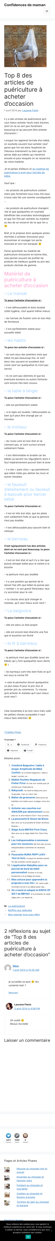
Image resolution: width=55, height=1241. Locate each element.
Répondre (13, 992)
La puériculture (16, 906)
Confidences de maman (25, 5)
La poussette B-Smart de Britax (30, 818)
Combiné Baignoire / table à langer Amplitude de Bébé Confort (27, 769)
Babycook (17, 790)
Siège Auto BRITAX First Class (29, 829)
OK (28, 1237)
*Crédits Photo (12, 732)
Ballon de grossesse (23, 797)
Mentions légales (13, 1220)
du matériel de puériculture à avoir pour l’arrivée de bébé (26, 172)
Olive (16, 966)
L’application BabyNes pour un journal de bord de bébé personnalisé (29, 869)
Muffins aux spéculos (20, 910)
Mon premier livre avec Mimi (24, 914)
